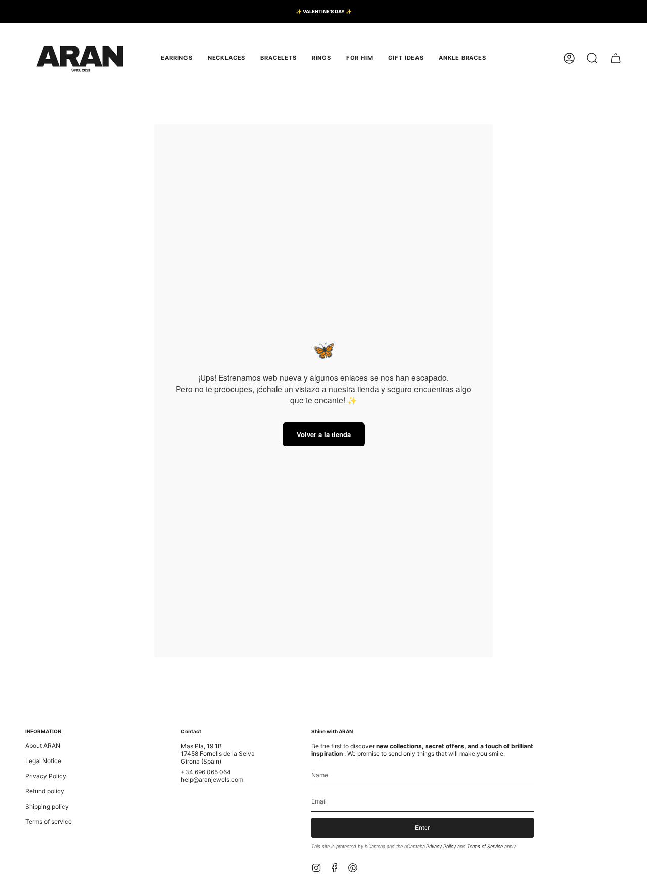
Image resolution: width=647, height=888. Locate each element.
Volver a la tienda (324, 434)
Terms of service (48, 821)
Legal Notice (43, 761)
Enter (422, 827)
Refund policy (44, 791)
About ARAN (42, 745)
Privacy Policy (45, 776)
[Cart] (615, 58)
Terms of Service (485, 846)
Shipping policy (47, 806)
